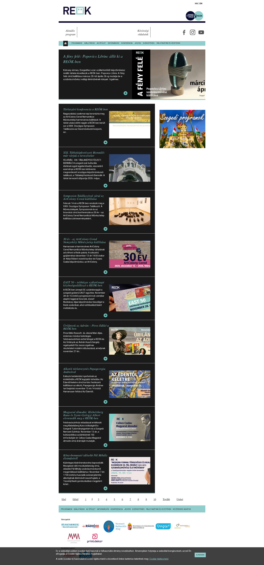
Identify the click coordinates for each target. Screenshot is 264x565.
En (201, 3)
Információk (113, 43)
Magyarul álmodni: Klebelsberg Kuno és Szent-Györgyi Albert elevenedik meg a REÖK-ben (83, 415)
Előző (75, 499)
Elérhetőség (148, 43)
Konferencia (126, 43)
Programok (77, 43)
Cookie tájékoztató (159, 559)
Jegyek (138, 43)
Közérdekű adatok (182, 509)
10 (155, 499)
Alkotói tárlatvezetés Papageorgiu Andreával (84, 370)
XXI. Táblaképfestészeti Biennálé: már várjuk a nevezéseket (84, 153)
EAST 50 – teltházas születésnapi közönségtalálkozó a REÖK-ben (83, 283)
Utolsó (180, 499)
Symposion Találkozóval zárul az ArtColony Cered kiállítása (83, 197)
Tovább (166, 499)
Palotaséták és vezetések (168, 43)
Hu (196, 3)
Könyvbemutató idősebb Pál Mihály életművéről (85, 456)
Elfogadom (200, 555)
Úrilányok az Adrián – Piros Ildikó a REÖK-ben (86, 326)
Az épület (101, 43)
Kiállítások (89, 43)
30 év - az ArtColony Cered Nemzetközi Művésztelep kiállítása (84, 240)
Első (64, 499)
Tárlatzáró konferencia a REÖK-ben (85, 109)
